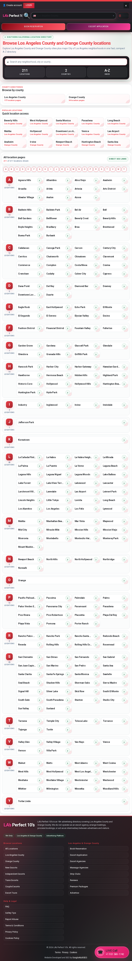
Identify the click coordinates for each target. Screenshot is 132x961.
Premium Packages (79, 886)
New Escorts (11, 867)
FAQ (7, 906)
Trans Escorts (11, 880)
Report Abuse (11, 919)
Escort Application (78, 855)
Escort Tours (11, 893)
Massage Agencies (79, 867)
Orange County (12, 861)
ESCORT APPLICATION (98, 26)
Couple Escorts (12, 886)
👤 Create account (12, 5)
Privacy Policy (11, 932)
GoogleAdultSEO (79, 957)
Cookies (73, 952)
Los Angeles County (14, 855)
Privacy (65, 952)
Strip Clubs (75, 874)
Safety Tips (10, 913)
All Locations (11, 848)
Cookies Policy (12, 938)
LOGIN (29, 5)
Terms (58, 952)
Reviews (74, 880)
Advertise (74, 893)
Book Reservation (78, 848)
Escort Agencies (77, 861)
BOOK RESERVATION (33, 26)
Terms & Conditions (14, 925)
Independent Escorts (15, 874)
